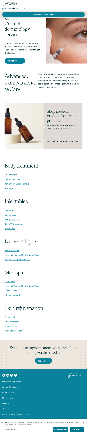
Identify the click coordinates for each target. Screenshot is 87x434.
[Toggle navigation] (83, 4)
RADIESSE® (10, 228)
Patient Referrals (8, 393)
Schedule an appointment (43, 14)
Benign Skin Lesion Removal (17, 184)
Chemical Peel (11, 290)
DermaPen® (10, 281)
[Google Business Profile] (15, 375)
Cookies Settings (9, 429)
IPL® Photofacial (12, 250)
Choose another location (24, 9)
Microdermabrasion (13, 295)
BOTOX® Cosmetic (13, 224)
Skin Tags (9, 188)
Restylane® (10, 210)
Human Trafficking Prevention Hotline (15, 414)
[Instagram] (11, 375)
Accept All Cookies (60, 429)
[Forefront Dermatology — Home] (10, 4)
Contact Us (6, 403)
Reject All (76, 429)
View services (13, 61)
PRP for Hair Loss (12, 179)
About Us (5, 409)
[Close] (83, 422)
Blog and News (7, 398)
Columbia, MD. (10, 9)
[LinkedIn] (7, 375)
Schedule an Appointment (11, 382)
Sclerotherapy (11, 175)
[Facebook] (3, 375)
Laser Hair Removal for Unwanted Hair (22, 255)
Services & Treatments (10, 387)
